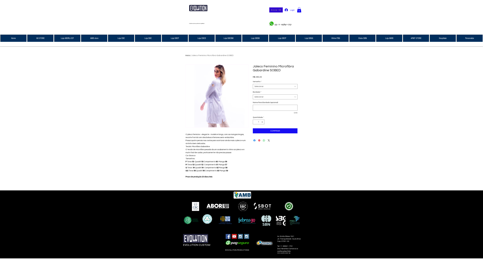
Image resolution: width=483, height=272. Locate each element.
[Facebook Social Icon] (228, 236)
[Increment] (262, 122)
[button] (299, 9)
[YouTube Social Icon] (234, 236)
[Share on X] (268, 140)
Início (188, 55)
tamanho (257, 81)
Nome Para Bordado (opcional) (265, 102)
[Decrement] (254, 122)
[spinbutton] (258, 122)
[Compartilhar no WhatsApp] (264, 140)
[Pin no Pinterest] (259, 140)
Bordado (257, 92)
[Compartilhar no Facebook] (254, 140)
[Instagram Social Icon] (240, 236)
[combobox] (275, 86)
